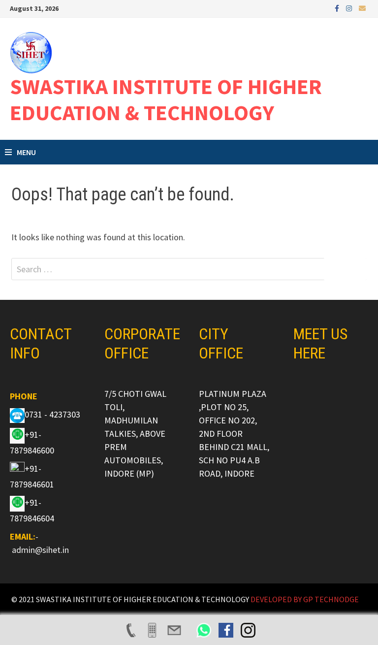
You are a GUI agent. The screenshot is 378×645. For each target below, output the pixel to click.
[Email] (362, 7)
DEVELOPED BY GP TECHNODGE (305, 599)
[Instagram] (350, 7)
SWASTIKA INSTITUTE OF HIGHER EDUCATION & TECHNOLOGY (166, 99)
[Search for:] (189, 269)
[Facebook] (338, 7)
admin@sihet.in (40, 549)
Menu (26, 152)
